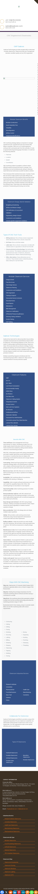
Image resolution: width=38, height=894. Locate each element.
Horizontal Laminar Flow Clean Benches (16, 420)
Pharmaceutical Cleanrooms (12, 831)
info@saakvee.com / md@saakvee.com (17, 809)
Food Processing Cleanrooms (13, 843)
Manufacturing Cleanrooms (12, 828)
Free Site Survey (10, 282)
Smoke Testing (10, 319)
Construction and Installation (13, 290)
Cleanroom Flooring (10, 865)
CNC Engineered (10, 293)
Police (7, 700)
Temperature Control (11, 401)
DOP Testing (9, 322)
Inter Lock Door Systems (12, 407)
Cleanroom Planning (11, 287)
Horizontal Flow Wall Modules (14, 417)
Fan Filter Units (10, 396)
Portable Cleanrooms (11, 755)
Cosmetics (26, 695)
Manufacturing (27, 692)
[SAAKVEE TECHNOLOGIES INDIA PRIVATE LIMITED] (19, 8)
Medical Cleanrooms (10, 850)
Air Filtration (9, 394)
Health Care (26, 689)
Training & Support (11, 295)
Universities (9, 687)
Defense (8, 697)
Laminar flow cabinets (12, 423)
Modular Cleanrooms (28, 759)
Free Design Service (11, 285)
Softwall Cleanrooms (11, 758)
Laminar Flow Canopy (12, 425)
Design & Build (10, 279)
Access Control (10, 404)
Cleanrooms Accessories (11, 862)
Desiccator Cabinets (11, 415)
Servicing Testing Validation (13, 316)
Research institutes (11, 684)
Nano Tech (9, 695)
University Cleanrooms (11, 822)
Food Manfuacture (11, 692)
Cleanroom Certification (12, 311)
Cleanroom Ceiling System (13, 399)
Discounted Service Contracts (14, 298)
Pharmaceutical (10, 689)
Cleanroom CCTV (9, 875)
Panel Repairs (9, 303)
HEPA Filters (9, 391)
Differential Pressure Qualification (15, 314)
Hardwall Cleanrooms (12, 752)
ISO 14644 (8, 383)
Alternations (9, 306)
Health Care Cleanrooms (11, 825)
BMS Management (11, 308)
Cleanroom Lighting (10, 871)
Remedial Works (10, 300)
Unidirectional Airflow (12, 412)
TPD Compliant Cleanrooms (12, 853)
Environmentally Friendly (12, 388)
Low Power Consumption (12, 386)
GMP (7, 378)
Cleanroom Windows (10, 868)
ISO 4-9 (8, 380)
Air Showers (9, 409)
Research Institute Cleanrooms (13, 818)
